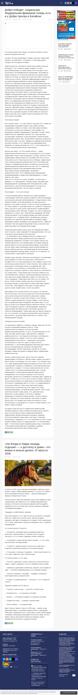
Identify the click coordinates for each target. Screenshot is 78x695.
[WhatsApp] (12, 432)
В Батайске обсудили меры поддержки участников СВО (65, 45)
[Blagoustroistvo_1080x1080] (66, 30)
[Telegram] (71, 3)
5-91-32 (42, 641)
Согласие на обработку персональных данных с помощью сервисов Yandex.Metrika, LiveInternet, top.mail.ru (67, 670)
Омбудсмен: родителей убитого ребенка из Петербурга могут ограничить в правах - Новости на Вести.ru (38, 676)
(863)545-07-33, (36, 641)
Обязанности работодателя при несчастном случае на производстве (65, 68)
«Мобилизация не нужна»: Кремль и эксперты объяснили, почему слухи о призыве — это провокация (66, 57)
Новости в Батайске (27, 19)
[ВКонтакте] (6, 432)
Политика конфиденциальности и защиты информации (66, 666)
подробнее (31, 691)
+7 (31, 641)
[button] (2, 3)
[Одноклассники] (8, 432)
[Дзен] (73, 3)
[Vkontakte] (66, 3)
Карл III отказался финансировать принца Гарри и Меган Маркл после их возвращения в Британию (38, 668)
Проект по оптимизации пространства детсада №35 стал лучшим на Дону (65, 79)
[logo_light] (9, 3)
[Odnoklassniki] (68, 3)
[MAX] (76, 3)
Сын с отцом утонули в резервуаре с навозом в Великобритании (38, 683)
